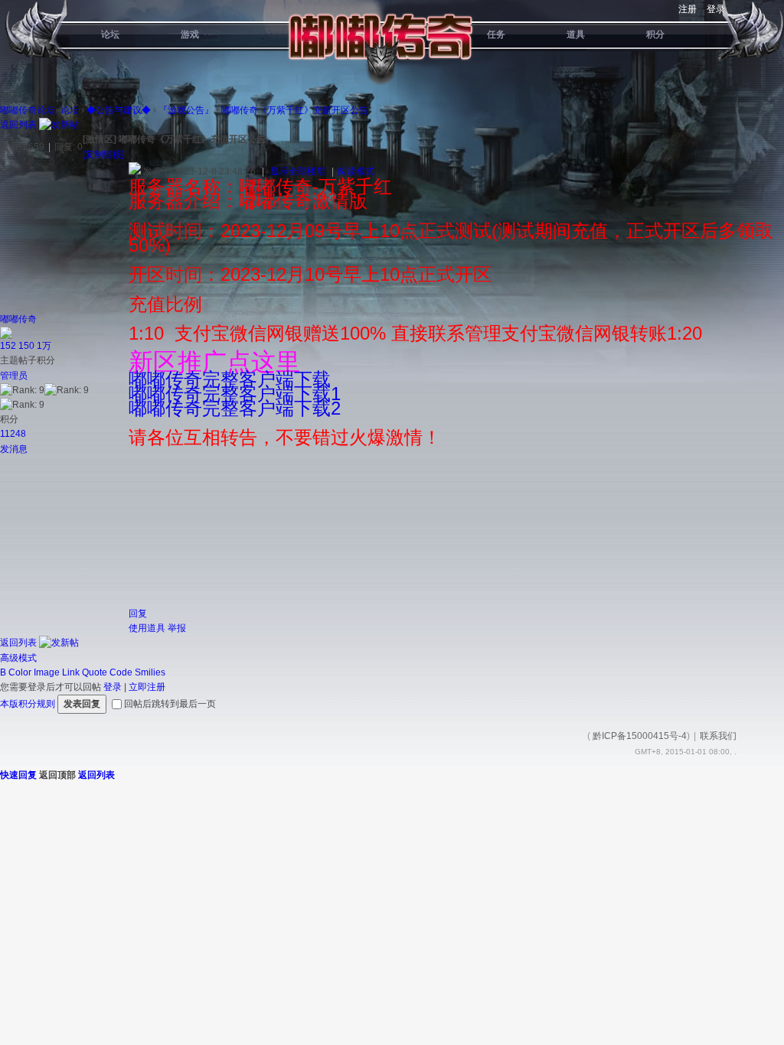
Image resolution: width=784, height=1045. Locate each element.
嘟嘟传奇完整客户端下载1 (235, 393)
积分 (655, 34)
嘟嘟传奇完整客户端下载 (230, 379)
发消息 (14, 449)
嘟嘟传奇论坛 (27, 110)
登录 (716, 9)
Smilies (150, 672)
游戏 (190, 34)
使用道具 (147, 628)
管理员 (14, 375)
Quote (94, 672)
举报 (177, 628)
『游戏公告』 (186, 110)
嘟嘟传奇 (18, 319)
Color (19, 672)
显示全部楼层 (297, 171)
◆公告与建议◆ (119, 110)
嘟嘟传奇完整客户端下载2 (235, 408)
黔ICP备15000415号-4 (640, 736)
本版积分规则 (27, 703)
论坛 (110, 34)
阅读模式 (356, 171)
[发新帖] (59, 124)
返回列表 (18, 124)
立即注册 (147, 687)
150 (26, 345)
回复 (138, 613)
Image (47, 672)
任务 (496, 34)
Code (120, 672)
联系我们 (718, 736)
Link (71, 672)
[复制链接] (103, 154)
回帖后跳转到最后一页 (170, 703)
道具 (576, 34)
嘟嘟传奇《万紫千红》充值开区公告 (294, 110)
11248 (13, 433)
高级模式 (18, 658)
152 (8, 345)
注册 (687, 9)
